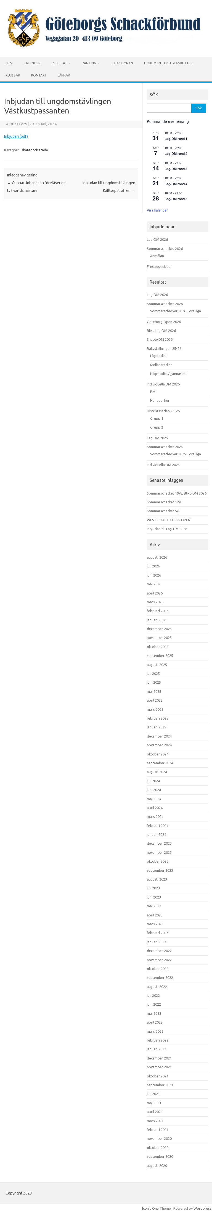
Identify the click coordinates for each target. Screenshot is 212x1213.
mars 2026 (155, 602)
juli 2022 (153, 995)
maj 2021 (154, 1103)
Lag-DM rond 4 (176, 183)
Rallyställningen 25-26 (164, 348)
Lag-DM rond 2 (176, 153)
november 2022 (159, 960)
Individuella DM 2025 (163, 465)
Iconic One (150, 1208)
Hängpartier (159, 400)
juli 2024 (153, 781)
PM (152, 391)
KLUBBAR (13, 75)
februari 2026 (157, 611)
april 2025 (155, 700)
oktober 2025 (157, 647)
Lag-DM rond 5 (176, 198)
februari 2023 (157, 933)
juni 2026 (154, 575)
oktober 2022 (157, 969)
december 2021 (159, 1058)
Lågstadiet (158, 356)
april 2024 (155, 808)
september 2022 (160, 977)
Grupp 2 (156, 427)
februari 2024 (157, 826)
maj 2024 (154, 799)
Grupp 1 (156, 418)
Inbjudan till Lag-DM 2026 (167, 529)
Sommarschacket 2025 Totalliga (175, 454)
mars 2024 (155, 816)
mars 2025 (155, 709)
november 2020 (159, 1138)
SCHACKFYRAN (122, 63)
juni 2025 (154, 682)
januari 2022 (156, 1049)
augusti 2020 (157, 1165)
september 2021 (160, 1085)
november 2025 (159, 637)
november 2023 (159, 852)
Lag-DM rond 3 (176, 168)
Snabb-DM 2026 (160, 339)
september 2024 (160, 763)
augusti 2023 (157, 879)
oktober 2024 (157, 754)
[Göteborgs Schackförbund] (106, 47)
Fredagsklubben (160, 266)
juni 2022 (154, 1004)
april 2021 (155, 1112)
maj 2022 (154, 1013)
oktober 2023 (157, 861)
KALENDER (32, 63)
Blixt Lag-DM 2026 (161, 330)
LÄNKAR (64, 75)
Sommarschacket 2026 (165, 248)
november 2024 (159, 745)
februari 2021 (157, 1130)
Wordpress (202, 1208)
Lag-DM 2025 (157, 438)
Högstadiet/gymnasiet (168, 374)
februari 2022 (157, 1040)
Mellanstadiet (161, 365)
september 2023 (160, 870)
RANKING (89, 63)
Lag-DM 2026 (157, 239)
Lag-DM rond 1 (176, 138)
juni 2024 (154, 790)
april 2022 (155, 1022)
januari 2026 (156, 620)
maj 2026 (154, 584)
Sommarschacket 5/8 (163, 511)
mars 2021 (155, 1121)
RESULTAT (59, 63)
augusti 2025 (157, 665)
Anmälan (157, 256)
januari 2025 (156, 727)
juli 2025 (153, 673)
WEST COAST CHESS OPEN (168, 520)
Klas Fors (19, 124)
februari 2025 (157, 718)
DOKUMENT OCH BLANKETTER (168, 63)
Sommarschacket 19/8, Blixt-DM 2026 (176, 493)
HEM (9, 63)
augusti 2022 (157, 987)
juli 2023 (153, 888)
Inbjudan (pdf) (16, 136)
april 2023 (155, 915)
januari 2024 (156, 834)
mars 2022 (155, 1031)
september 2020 (160, 1156)
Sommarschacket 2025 (165, 447)
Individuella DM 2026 (163, 384)
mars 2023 (155, 924)
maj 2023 (154, 906)
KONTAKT (39, 75)
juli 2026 (153, 566)
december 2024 (159, 736)
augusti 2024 (157, 772)
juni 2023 (154, 897)
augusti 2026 (157, 557)
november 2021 (159, 1067)
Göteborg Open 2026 (164, 322)
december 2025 (159, 629)
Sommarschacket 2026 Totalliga (175, 311)
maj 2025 (154, 691)
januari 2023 (156, 942)
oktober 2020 (157, 1147)
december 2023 (159, 843)
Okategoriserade (34, 150)
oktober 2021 (157, 1076)
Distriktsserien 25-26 (163, 411)
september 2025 (160, 655)
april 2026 (155, 593)
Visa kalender (157, 210)
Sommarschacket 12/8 (164, 502)
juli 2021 (153, 1094)
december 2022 (159, 951)
